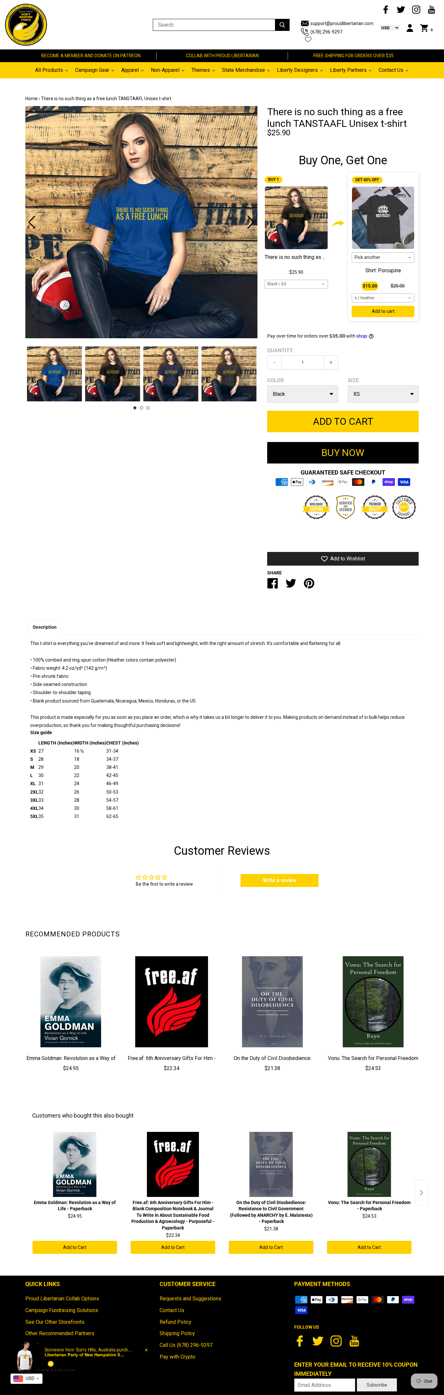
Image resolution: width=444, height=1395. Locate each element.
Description (45, 627)
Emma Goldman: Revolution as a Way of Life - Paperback (71, 1063)
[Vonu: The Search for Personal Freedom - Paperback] (373, 1001)
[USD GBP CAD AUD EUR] (386, 27)
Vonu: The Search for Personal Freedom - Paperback (373, 1063)
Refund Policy (175, 1322)
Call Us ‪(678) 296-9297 (186, 1345)
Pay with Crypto (177, 1357)
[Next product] (421, 1193)
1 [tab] (135, 408)
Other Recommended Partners (59, 1333)
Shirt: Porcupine (383, 270)
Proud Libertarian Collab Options (62, 1298)
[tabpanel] (141, 222)
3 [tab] (148, 408)
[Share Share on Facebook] (272, 586)
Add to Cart (74, 1247)
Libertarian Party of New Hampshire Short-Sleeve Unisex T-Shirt (85, 1382)
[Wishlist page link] (308, 39)
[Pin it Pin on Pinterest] (309, 586)
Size (353, 380)
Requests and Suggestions (190, 1298)
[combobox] (296, 284)
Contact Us (172, 1310)
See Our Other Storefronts (55, 1322)
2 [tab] (141, 408)
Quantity (280, 350)
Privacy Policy (41, 1357)
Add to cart (383, 311)
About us (35, 1345)
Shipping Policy (177, 1333)
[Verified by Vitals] (51, 1391)
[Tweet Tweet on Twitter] (290, 586)
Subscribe (377, 1385)
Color (275, 380)
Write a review (279, 880)
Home (31, 98)
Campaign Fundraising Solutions (61, 1310)
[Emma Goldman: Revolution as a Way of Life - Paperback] (70, 1001)
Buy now (342, 452)
